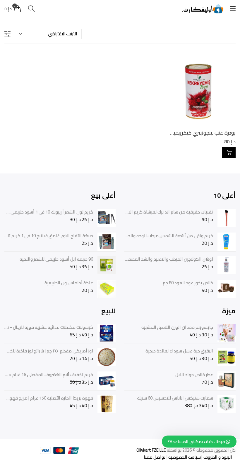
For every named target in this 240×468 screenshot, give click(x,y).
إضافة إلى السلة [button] (229, 152)
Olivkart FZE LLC (151, 450)
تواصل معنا (155, 457)
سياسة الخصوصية (184, 457)
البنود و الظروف (217, 457)
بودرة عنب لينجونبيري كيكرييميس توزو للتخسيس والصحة (178, 132)
